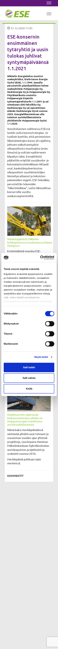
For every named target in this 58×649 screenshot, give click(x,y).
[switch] (49, 323)
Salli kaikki (29, 367)
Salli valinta (29, 378)
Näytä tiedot (41, 357)
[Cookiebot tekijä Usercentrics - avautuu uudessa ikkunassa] (41, 257)
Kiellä (29, 388)
